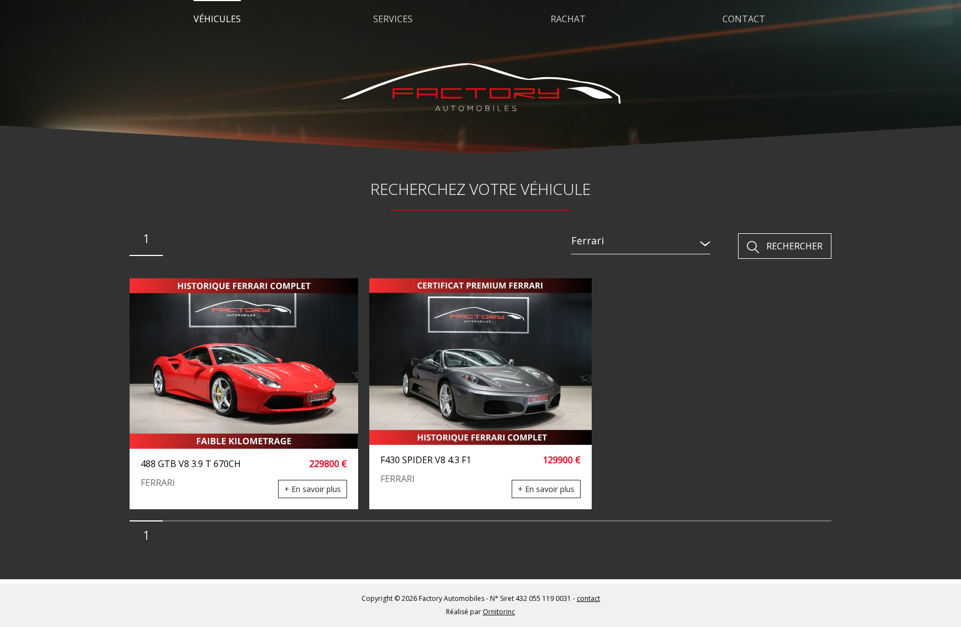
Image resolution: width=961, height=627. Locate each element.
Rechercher (794, 246)
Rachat (568, 19)
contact (588, 598)
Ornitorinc (499, 611)
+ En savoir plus (312, 489)
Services (393, 19)
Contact (743, 19)
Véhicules (217, 19)
